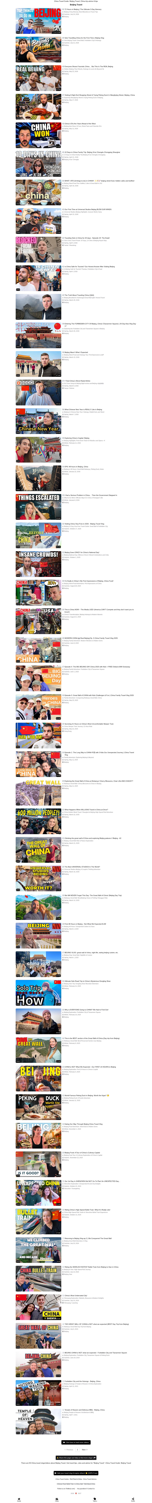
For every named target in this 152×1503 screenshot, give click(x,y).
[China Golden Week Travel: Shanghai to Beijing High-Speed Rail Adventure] (38, 821)
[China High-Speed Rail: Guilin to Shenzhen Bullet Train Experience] (38, 1221)
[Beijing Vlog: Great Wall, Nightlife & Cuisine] (38, 964)
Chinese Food (61, 1484)
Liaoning (75, 1303)
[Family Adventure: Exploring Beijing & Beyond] (38, 764)
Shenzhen (67, 1188)
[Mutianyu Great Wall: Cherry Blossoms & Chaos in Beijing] (38, 793)
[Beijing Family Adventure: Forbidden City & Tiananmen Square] (38, 678)
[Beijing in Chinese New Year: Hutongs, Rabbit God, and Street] (38, 421)
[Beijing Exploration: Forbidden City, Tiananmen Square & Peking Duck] (38, 1364)
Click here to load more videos (77, 1442)
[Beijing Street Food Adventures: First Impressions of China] (38, 592)
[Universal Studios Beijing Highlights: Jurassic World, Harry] (38, 221)
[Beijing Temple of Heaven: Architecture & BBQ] (38, 1421)
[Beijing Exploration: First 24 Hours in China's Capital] (38, 1078)
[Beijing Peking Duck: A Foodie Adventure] (38, 1107)
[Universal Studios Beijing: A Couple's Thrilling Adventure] (38, 878)
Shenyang (67, 1303)
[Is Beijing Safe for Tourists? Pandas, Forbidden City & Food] (38, 278)
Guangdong (76, 1188)
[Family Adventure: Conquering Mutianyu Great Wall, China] (38, 707)
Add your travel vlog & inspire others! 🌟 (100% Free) (77, 1473)
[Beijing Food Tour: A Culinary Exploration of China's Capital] (38, 1164)
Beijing (66, 17)
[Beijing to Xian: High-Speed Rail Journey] (38, 1278)
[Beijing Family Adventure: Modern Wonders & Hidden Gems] (38, 650)
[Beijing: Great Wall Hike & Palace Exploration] (38, 850)
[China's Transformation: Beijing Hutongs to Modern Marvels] (38, 621)
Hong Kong (67, 731)
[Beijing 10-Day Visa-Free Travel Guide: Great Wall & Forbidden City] (38, 535)
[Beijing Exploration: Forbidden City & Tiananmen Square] (38, 1021)
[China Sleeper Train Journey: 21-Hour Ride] (38, 735)
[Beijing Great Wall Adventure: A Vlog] (38, 1250)
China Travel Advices (90, 1479)
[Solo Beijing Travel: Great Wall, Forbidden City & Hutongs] (38, 49)
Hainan (71, 388)
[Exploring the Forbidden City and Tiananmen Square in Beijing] (38, 335)
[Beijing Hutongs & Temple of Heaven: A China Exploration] (38, 1393)
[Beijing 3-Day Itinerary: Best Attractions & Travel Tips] (38, 21)
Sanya (66, 388)
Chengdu (76, 159)
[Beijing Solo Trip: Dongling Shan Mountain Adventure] (38, 993)
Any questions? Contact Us (86, 1489)
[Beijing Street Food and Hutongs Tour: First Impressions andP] (38, 364)
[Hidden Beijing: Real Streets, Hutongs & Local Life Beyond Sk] (38, 78)
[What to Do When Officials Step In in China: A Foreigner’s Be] (38, 507)
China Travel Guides (62, 1479)
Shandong (72, 245)
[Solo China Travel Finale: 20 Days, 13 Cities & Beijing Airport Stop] (38, 249)
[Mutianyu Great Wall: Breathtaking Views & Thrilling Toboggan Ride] (38, 907)
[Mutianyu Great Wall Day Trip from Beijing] (38, 1336)
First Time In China (76, 1479)
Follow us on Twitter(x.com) (66, 1489)
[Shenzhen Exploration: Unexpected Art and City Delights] (38, 1193)
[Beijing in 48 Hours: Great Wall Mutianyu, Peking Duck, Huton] (38, 478)
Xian (70, 1274)
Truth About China (89, 1484)
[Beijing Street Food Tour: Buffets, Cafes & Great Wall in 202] (38, 192)
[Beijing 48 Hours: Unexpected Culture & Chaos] (38, 935)
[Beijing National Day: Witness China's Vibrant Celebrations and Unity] (38, 564)
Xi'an (70, 159)
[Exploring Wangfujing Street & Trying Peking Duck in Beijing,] (38, 107)
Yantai (66, 245)
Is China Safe (78, 1484)
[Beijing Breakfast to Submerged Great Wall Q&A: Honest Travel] (38, 307)
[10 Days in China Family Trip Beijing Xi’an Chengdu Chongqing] (38, 164)
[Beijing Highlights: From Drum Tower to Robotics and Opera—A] (38, 450)
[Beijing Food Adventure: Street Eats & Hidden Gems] (38, 1136)
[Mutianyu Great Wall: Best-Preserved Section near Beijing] (38, 1050)
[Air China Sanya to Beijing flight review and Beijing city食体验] (38, 392)
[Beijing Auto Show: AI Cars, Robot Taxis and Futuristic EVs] (38, 135)
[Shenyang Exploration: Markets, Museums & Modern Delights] (38, 1307)
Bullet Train (70, 1484)
